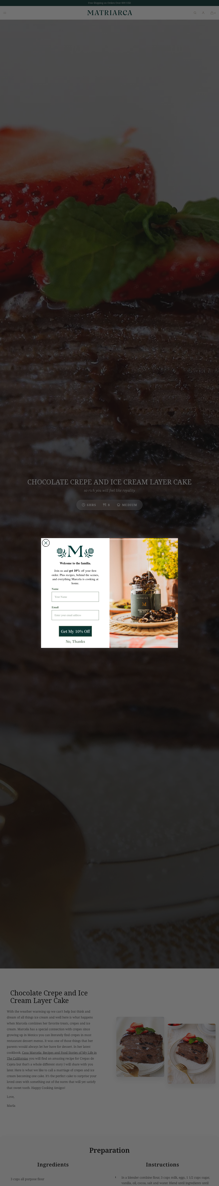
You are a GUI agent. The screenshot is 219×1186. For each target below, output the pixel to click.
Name (55, 589)
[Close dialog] (45, 542)
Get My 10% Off (75, 631)
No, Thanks (75, 641)
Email (55, 607)
